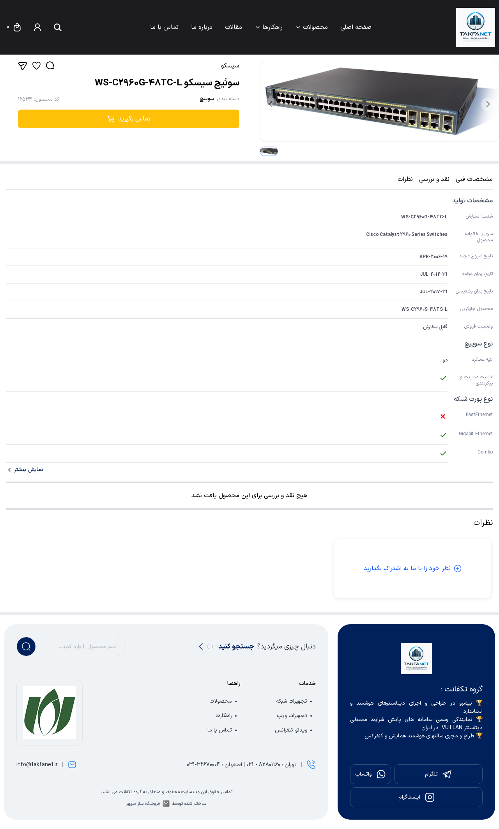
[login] (37, 27)
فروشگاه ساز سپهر (143, 803)
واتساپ (363, 774)
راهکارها (272, 27)
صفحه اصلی (356, 27)
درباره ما (201, 27)
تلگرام (431, 774)
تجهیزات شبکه (291, 701)
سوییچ (207, 99)
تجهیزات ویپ (292, 716)
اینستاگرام (409, 797)
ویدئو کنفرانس (291, 730)
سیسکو (230, 66)
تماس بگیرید (134, 119)
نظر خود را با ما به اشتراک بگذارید (407, 568)
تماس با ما (164, 27)
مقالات (233, 27)
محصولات (315, 27)
